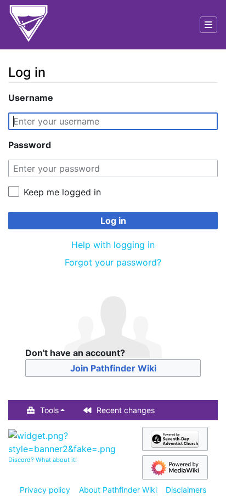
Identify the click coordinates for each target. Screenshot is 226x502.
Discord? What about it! (42, 460)
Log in (113, 220)
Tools (49, 410)
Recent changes (126, 410)
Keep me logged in (62, 192)
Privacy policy (45, 489)
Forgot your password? (113, 262)
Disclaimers (186, 489)
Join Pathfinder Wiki (113, 368)
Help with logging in (113, 244)
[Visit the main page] (28, 24)
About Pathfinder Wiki (118, 489)
